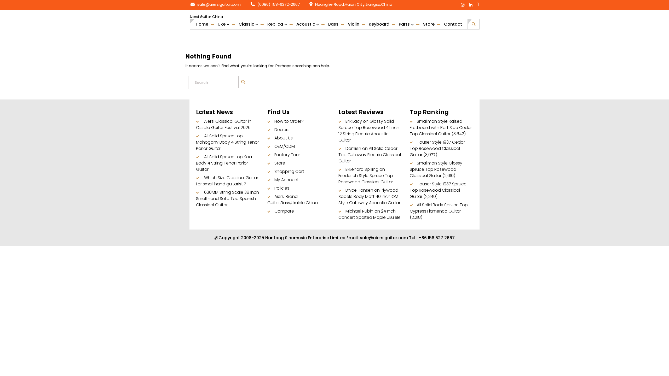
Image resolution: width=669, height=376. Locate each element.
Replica (275, 24)
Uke (222, 24)
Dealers (282, 130)
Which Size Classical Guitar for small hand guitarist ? (227, 181)
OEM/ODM (284, 146)
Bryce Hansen (359, 190)
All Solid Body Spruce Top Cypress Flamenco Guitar (439, 208)
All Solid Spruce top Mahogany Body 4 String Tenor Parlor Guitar (227, 142)
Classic (246, 24)
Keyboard (379, 24)
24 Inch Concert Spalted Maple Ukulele (369, 214)
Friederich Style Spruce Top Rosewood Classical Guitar (365, 179)
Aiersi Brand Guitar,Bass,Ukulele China (292, 199)
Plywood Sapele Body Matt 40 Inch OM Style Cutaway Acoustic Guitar (369, 196)
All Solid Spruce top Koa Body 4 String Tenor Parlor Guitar (224, 163)
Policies (281, 188)
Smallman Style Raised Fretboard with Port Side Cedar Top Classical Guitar (441, 127)
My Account (286, 180)
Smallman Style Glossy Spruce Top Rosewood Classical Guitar (436, 169)
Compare (284, 211)
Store (429, 24)
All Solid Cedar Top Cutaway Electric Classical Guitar (369, 154)
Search (243, 79)
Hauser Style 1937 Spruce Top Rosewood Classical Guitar (438, 190)
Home (202, 24)
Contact (453, 24)
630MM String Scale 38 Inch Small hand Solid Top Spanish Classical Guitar (227, 198)
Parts (404, 24)
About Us (283, 138)
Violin (353, 24)
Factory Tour (287, 155)
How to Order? (289, 121)
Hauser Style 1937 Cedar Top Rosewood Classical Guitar (437, 148)
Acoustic (305, 24)
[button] (473, 23)
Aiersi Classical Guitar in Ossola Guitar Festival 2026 (223, 124)
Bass (333, 24)
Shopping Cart (289, 171)
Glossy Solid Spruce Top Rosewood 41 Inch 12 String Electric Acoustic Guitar (368, 130)
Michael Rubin (359, 211)
